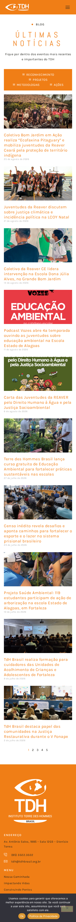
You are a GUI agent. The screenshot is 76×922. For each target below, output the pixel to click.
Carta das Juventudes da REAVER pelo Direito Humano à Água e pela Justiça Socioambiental (38, 402)
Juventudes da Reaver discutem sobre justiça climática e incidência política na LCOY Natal (36, 212)
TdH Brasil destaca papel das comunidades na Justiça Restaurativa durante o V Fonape (36, 731)
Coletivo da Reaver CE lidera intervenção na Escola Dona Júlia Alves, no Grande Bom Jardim (36, 273)
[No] (67, 909)
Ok (22, 916)
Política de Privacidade (43, 916)
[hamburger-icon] (67, 7)
